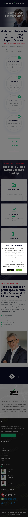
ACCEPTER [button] (19, 270)
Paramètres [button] (10, 270)
